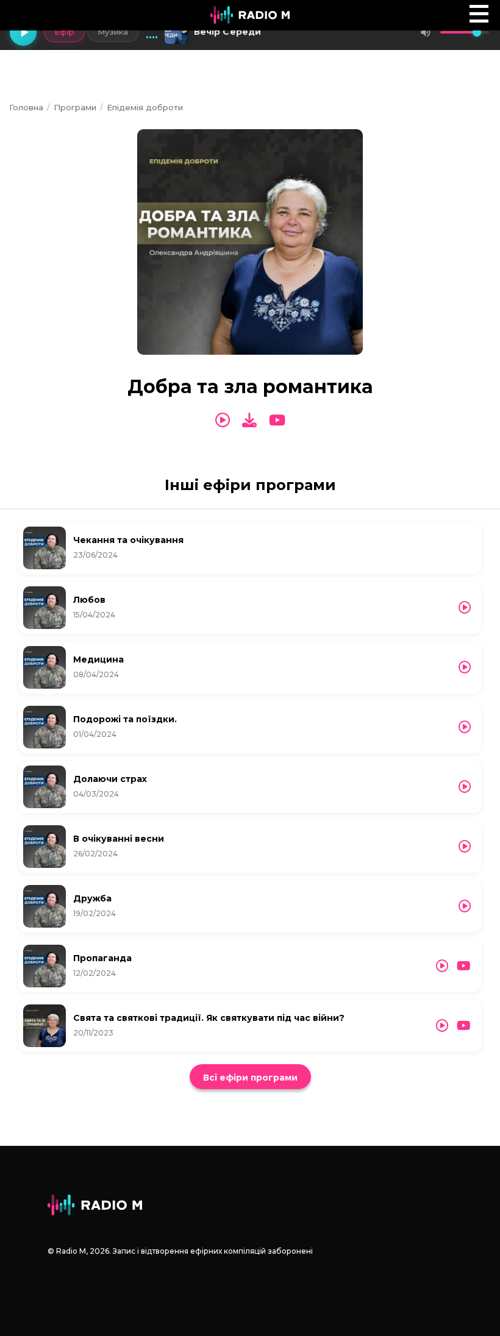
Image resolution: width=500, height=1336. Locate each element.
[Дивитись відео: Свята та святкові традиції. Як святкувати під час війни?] (463, 1025)
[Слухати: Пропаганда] (442, 966)
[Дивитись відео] (277, 421)
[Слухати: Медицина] (464, 667)
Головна (26, 107)
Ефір (64, 32)
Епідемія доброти (145, 107)
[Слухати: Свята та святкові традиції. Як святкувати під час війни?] (442, 1025)
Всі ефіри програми (250, 1077)
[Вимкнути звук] (425, 32)
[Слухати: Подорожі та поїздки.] (464, 727)
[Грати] (23, 32)
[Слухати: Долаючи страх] (464, 786)
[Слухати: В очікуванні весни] (464, 846)
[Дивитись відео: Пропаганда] (463, 966)
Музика (113, 32)
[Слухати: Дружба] (464, 906)
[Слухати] (222, 421)
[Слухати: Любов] (464, 607)
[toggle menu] (479, 13)
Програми (75, 107)
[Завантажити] (249, 420)
